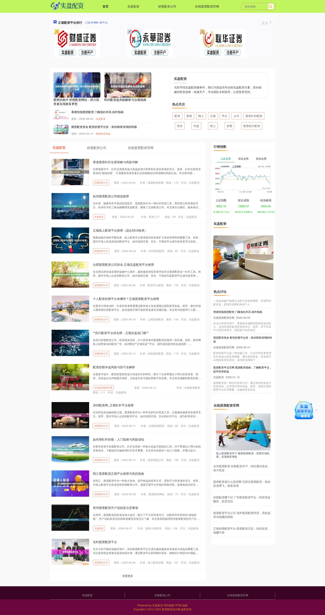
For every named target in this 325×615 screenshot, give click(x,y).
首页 (106, 6)
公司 (236, 116)
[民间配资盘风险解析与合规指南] (127, 86)
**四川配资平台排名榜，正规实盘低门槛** (121, 333)
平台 (224, 116)
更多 (265, 22)
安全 (180, 126)
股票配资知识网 (171, 609)
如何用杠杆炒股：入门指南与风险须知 (118, 439)
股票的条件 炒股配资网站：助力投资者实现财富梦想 (76, 101)
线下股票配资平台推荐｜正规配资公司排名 (238, 390)
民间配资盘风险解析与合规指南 (125, 99)
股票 (189, 116)
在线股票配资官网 (207, 6)
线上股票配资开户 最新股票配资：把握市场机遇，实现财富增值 (243, 454)
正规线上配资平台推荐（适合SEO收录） (120, 230)
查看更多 (127, 576)
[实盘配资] (67, 6)
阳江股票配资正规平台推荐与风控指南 (118, 473)
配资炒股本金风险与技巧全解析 (114, 367)
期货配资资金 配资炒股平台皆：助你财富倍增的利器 (104, 127)
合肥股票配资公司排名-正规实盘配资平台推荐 (123, 264)
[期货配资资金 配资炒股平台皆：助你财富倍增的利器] (60, 129)
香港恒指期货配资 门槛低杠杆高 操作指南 (97, 112)
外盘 (196, 126)
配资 (177, 116)
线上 (213, 126)
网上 (201, 116)
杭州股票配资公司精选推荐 (111, 196)
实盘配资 (133, 6)
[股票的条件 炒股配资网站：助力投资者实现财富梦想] (76, 87)
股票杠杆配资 (253, 116)
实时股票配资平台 (105, 542)
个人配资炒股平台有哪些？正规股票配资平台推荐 (126, 299)
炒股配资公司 (167, 6)
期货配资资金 (103, 133)
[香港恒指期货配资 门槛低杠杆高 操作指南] (60, 118)
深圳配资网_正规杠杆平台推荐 (113, 405)
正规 (213, 116)
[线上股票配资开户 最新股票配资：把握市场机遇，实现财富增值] (243, 431)
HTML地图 (181, 605)
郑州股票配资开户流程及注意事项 (115, 508)
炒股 (229, 126)
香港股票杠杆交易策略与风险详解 (115, 162)
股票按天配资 (251, 126)
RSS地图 (169, 605)
